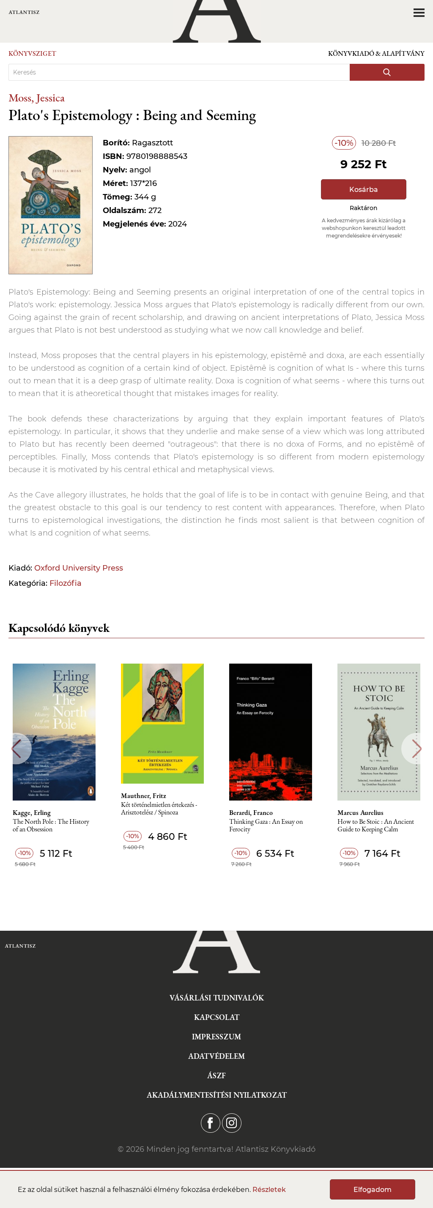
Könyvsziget (32, 53)
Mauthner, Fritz (143, 796)
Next (417, 749)
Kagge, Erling (32, 813)
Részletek (269, 1190)
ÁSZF (216, 1075)
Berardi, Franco (251, 813)
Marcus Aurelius (360, 813)
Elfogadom (373, 1190)
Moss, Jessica (36, 97)
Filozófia (65, 583)
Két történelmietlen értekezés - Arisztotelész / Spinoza (159, 809)
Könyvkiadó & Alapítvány (376, 53)
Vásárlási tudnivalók (217, 998)
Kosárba (363, 190)
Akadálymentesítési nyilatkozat (217, 1095)
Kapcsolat (216, 1017)
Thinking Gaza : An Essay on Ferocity (266, 826)
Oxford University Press (78, 568)
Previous (16, 749)
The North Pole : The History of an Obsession (51, 826)
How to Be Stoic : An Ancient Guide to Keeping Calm (375, 826)
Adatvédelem (216, 1056)
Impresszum (216, 1036)
